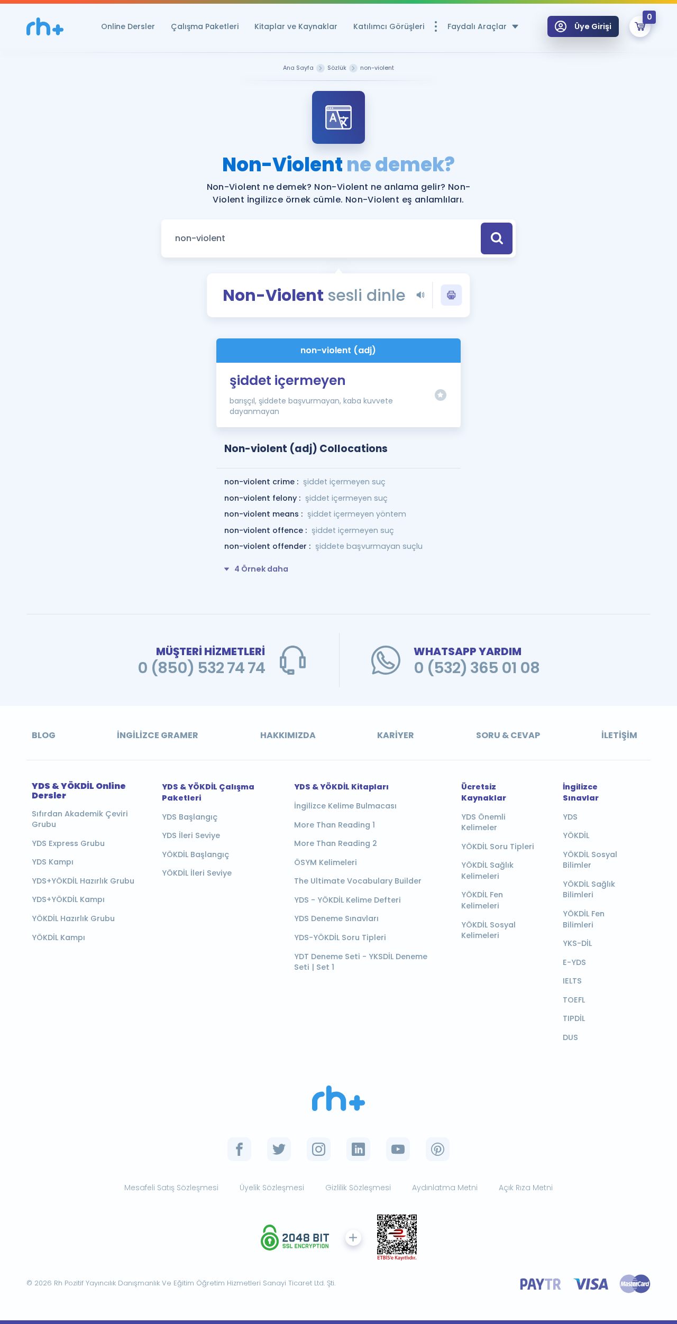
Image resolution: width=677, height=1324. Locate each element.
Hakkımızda (288, 735)
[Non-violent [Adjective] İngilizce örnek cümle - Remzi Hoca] (44, 27)
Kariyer (395, 735)
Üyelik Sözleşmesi (272, 1187)
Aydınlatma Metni (445, 1187)
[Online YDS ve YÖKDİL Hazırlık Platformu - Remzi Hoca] (338, 1098)
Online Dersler (128, 26)
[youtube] (398, 1149)
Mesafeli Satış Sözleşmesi (171, 1187)
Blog (44, 735)
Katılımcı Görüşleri (388, 26)
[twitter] (279, 1149)
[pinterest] (438, 1149)
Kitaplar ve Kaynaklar (295, 26)
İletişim (619, 735)
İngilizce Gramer (157, 735)
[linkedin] (358, 1149)
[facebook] (239, 1149)
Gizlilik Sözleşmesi (358, 1187)
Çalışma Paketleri (205, 26)
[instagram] (319, 1149)
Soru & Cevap (508, 735)
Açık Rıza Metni (526, 1187)
